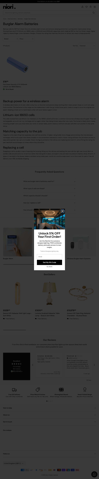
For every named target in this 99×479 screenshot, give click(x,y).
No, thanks (49, 266)
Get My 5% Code (49, 262)
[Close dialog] (62, 211)
